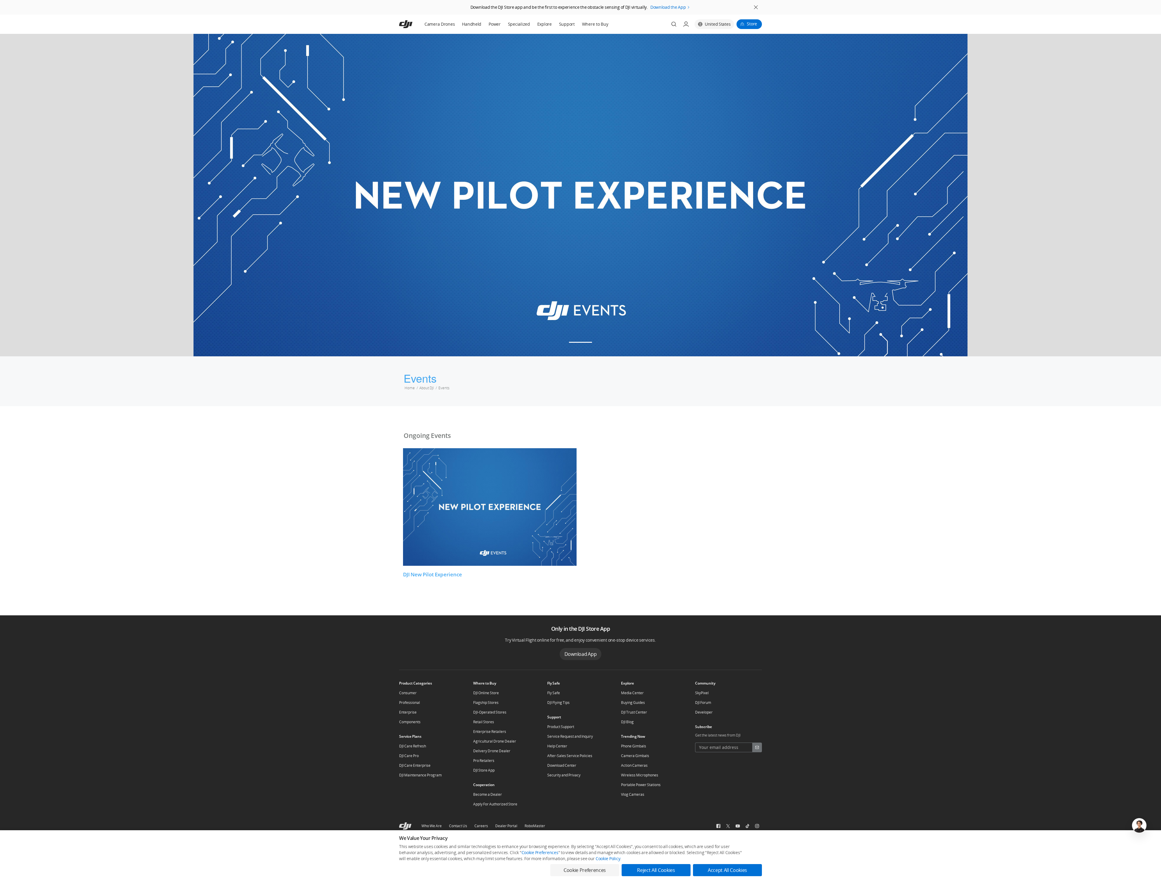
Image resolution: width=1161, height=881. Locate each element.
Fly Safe (553, 692)
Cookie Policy (608, 858)
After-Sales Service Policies (569, 755)
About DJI (426, 387)
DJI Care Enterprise (415, 765)
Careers (481, 825)
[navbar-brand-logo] (413, 24)
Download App (580, 654)
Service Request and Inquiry (570, 736)
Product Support (560, 726)
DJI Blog (627, 721)
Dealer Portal (506, 825)
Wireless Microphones (639, 775)
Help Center (557, 746)
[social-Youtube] (737, 826)
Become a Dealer (487, 794)
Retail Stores (483, 721)
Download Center (561, 765)
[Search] (674, 24)
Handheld (471, 24)
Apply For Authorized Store (495, 804)
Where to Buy (595, 24)
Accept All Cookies (727, 870)
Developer (704, 712)
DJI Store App (484, 770)
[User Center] (686, 24)
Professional (409, 702)
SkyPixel (702, 692)
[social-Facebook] (718, 826)
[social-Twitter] (728, 826)
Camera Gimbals (635, 755)
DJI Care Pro (409, 755)
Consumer (408, 692)
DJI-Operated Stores (489, 712)
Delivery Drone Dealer (491, 750)
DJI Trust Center (634, 712)
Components (410, 721)
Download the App (668, 7)
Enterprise (408, 712)
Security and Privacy (563, 775)
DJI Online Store (486, 692)
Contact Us (458, 825)
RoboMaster (535, 825)
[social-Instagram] (757, 826)
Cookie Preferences (540, 852)
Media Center (632, 692)
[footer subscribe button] (757, 747)
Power (495, 24)
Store (752, 24)
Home (410, 387)
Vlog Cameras (632, 794)
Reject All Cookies (656, 870)
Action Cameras (634, 765)
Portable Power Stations (641, 784)
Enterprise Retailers (489, 731)
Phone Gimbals (633, 746)
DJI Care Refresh (412, 746)
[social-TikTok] (747, 826)
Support (567, 24)
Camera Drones (439, 24)
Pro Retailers (483, 760)
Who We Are (431, 825)
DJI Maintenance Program (420, 775)
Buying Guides (633, 702)
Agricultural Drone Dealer (494, 741)
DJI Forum (703, 702)
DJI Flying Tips (558, 702)
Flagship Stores (486, 702)
